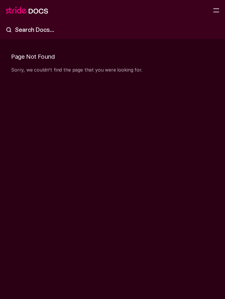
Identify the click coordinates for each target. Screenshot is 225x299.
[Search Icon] (112, 29)
